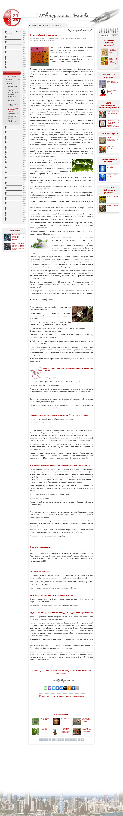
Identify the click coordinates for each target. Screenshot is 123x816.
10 (76, 739)
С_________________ (13, 168)
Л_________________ (13, 138)
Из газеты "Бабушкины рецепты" (13, 109)
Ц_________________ (13, 194)
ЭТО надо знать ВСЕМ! (13, 97)
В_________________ (13, 48)
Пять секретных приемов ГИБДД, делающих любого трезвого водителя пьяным (18, 246)
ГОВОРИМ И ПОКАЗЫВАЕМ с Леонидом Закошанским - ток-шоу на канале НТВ (109, 124)
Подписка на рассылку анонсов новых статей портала (62, 696)
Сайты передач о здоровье (13, 105)
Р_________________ (13, 163)
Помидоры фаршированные (112, 147)
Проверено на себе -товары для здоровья (13, 115)
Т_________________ (13, 173)
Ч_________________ (13, 199)
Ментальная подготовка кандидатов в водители (18, 237)
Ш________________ (13, 204)
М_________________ (13, 143)
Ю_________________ (13, 214)
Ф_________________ (13, 184)
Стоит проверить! (45, 729)
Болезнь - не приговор (13, 89)
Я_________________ (13, 219)
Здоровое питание (11, 101)
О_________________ (13, 153)
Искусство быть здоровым (13, 93)
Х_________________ (13, 189)
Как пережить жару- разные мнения (86, 720)
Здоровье (9, 83)
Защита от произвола (13, 80)
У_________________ (13, 178)
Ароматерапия (12, 86)
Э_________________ (13, 209)
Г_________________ (13, 53)
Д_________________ (13, 58)
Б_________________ (13, 43)
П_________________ (13, 158)
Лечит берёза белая (45, 719)
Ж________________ (13, 68)
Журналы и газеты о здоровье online (13, 120)
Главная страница (13, 33)
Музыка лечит (65, 718)
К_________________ (13, 133)
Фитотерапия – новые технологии (113, 81)
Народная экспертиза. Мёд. (112, 51)
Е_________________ (13, 63)
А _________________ (13, 38)
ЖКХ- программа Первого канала (113, 112)
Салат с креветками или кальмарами (113, 139)
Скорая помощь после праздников (86, 730)
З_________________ (13, 73)
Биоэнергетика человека (111, 166)
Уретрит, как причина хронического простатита (66, 730)
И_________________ (13, 128)
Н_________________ (13, 148)
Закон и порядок (12, 76)
